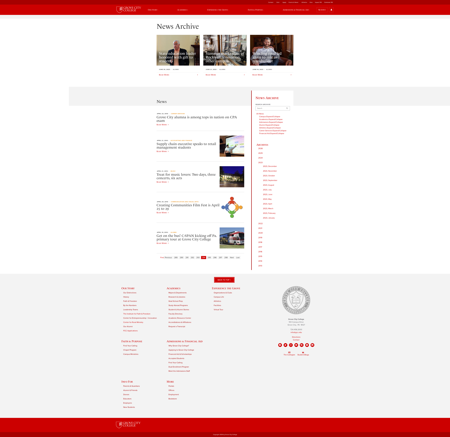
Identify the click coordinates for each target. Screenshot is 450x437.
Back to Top (224, 280)
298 (226, 257)
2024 (260, 158)
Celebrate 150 (328, 2)
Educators (127, 399)
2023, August (268, 185)
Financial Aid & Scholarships (180, 354)
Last (238, 257)
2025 (260, 153)
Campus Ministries (130, 354)
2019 (260, 237)
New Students (129, 407)
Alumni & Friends (130, 390)
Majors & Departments (178, 293)
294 (203, 257)
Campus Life (219, 297)
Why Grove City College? (179, 346)
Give (311, 2)
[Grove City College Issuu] (302, 345)
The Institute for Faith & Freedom (136, 314)
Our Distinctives (129, 293)
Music (173, 171)
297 (220, 257)
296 (214, 257)
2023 (260, 162)
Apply (284, 2)
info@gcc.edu (296, 332)
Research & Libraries (177, 297)
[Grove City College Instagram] (291, 345)
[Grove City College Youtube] (296, 345)
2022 (260, 223)
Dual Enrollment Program (179, 367)
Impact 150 (318, 2)
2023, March (268, 208)
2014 (260, 261)
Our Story (128, 288)
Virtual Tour (218, 309)
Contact (296, 340)
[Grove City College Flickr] (307, 345)
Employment (174, 394)
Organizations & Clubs (223, 293)
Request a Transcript (177, 326)
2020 (260, 233)
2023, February (269, 213)
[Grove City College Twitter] (285, 345)
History (126, 297)
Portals (171, 386)
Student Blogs (303, 355)
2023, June (267, 194)
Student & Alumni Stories (179, 309)
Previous (168, 257)
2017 (260, 247)
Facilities (217, 305)
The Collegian (289, 355)
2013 (260, 266)
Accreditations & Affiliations (180, 322)
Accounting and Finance (181, 140)
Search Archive (262, 104)
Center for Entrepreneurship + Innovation (140, 318)
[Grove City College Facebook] (280, 345)
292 (192, 257)
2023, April (267, 204)
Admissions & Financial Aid (185, 341)
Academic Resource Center (180, 318)
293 (198, 257)
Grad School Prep (176, 301)
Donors (126, 394)
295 (209, 257)
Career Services (178, 113)
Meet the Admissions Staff (179, 371)
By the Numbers (129, 305)
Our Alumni (128, 326)
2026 (260, 148)
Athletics (304, 2)
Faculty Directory (175, 314)
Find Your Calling (130, 346)
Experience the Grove (226, 288)
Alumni (174, 232)
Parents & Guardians (131, 386)
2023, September (270, 180)
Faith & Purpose (131, 341)
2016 (260, 252)
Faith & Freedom (130, 301)
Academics (173, 288)
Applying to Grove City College (181, 350)
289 (175, 257)
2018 (260, 242)
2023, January (269, 218)
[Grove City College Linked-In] (312, 345)
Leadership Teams (130, 309)
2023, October (269, 176)
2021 (260, 228)
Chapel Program (129, 350)
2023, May (267, 199)
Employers (127, 403)
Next (232, 257)
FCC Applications (130, 331)
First (162, 257)
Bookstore (173, 399)
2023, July (267, 190)
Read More (162, 125)
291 (187, 257)
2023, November (270, 171)
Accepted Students (176, 358)
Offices (171, 390)
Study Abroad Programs (178, 305)
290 (181, 257)
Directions (296, 337)
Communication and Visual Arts (185, 202)
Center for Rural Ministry (133, 322)
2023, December (270, 166)
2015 (260, 256)
